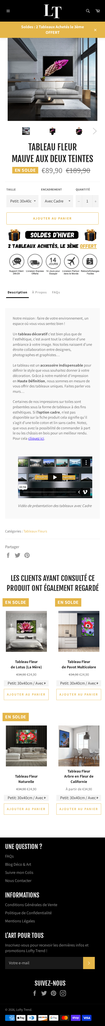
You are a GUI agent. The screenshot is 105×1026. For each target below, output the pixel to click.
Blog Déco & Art (18, 864)
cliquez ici (36, 438)
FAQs (9, 856)
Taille (11, 189)
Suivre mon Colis (19, 872)
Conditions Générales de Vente (31, 904)
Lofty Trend (23, 1009)
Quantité (83, 189)
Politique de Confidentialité (28, 912)
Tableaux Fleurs (35, 531)
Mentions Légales (20, 921)
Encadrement (51, 189)
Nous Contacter (18, 880)
